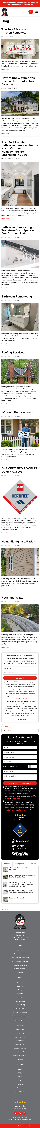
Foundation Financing (20, 961)
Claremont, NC (20, 1037)
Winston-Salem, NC (20, 1056)
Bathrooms (20, 1008)
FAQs (20, 1073)
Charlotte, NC (20, 1033)
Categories (19, 864)
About (20, 1069)
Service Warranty (20, 954)
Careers (20, 1088)
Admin (5, 88)
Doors (20, 997)
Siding (20, 990)
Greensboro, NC (20, 1048)
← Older (6, 726)
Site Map (24, 1117)
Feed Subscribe (21, 719)
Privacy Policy (24, 698)
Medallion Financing (20, 965)
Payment (20, 972)
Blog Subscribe (20, 678)
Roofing (20, 982)
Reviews (20, 1084)
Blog (20, 1077)
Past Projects (20, 1091)
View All (20, 1059)
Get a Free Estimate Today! (20, 783)
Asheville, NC (20, 1026)
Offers (20, 1080)
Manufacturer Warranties (20, 958)
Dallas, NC (20, 1041)
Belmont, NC (20, 1030)
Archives (33, 864)
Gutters (20, 986)
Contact (20, 950)
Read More (5, 69)
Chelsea (6, 36)
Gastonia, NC (20, 1044)
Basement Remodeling (20, 1016)
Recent (7, 864)
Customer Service (20, 969)
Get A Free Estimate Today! (20, 1126)
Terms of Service (15, 715)
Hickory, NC (20, 1052)
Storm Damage (20, 1001)
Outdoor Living (20, 1005)
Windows (20, 994)
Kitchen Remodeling (20, 1012)
